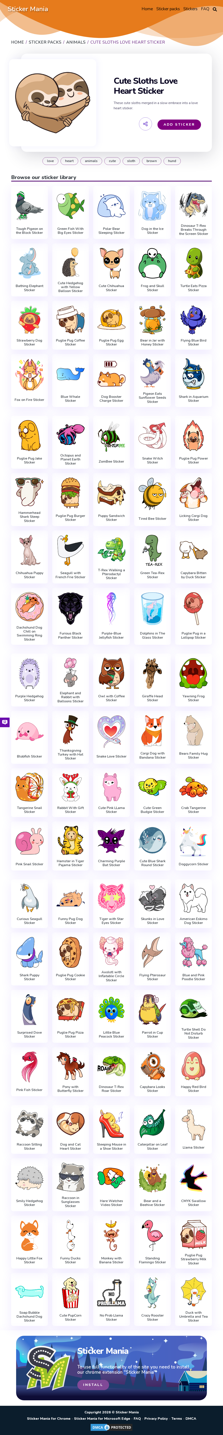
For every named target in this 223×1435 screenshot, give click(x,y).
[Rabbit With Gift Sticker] (71, 787)
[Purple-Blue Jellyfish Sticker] (111, 608)
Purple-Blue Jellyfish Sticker (111, 635)
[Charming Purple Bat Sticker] (111, 840)
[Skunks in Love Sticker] (152, 898)
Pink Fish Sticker (29, 1090)
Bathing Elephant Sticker (29, 288)
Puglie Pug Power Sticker (193, 461)
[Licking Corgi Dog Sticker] (193, 493)
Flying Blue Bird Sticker (193, 343)
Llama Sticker (193, 1147)
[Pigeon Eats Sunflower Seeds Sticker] (152, 372)
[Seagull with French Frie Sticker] (71, 550)
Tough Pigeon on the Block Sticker (29, 231)
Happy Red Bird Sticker (193, 1089)
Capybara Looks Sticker (152, 1089)
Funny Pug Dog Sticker (70, 921)
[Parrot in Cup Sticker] (152, 1009)
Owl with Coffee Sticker (111, 698)
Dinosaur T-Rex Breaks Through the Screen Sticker (193, 230)
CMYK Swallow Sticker (193, 1203)
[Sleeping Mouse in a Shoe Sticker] (111, 1123)
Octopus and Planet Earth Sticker (70, 459)
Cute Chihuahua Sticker (111, 288)
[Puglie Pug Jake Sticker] (29, 435)
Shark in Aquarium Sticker (193, 399)
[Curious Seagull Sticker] (29, 898)
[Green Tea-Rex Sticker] (152, 550)
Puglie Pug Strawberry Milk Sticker (193, 1259)
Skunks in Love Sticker (152, 921)
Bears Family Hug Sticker (193, 756)
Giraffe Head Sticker (152, 698)
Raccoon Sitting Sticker (29, 1147)
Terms (176, 1418)
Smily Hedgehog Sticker (29, 1203)
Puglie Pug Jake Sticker (29, 461)
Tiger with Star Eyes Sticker (111, 921)
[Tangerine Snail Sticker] (29, 787)
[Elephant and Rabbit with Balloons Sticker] (71, 672)
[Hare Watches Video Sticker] (111, 1178)
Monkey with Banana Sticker (111, 1260)
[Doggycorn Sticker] (193, 841)
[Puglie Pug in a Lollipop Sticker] (193, 608)
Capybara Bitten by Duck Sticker (193, 575)
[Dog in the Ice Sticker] (152, 205)
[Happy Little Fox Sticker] (29, 1235)
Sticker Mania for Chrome (49, 1418)
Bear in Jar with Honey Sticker (152, 343)
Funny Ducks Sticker (70, 1260)
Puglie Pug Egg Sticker (111, 343)
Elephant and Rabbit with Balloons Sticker (70, 697)
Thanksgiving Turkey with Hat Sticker (70, 755)
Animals (91, 161)
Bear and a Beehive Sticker (152, 1203)
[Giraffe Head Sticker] (152, 673)
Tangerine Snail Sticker (29, 810)
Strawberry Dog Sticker (29, 343)
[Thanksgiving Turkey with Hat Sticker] (71, 729)
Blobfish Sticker (29, 756)
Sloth (131, 161)
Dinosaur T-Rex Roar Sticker (111, 1089)
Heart (69, 161)
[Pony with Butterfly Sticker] (71, 1066)
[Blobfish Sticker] (29, 731)
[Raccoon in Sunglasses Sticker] (71, 1177)
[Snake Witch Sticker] (152, 435)
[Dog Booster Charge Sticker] (111, 373)
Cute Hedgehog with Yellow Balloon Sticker (70, 287)
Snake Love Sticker (111, 756)
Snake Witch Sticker (152, 461)
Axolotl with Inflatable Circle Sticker (111, 976)
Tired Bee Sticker (152, 519)
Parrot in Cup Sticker (152, 1035)
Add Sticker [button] (179, 124)
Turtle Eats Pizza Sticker (193, 288)
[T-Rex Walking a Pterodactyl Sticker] (111, 549)
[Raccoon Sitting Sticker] (29, 1123)
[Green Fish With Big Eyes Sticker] (71, 205)
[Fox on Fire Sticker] (29, 374)
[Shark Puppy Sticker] (29, 952)
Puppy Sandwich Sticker (111, 518)
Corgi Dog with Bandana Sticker (152, 755)
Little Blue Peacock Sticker (111, 1035)
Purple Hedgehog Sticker (29, 698)
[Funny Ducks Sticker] (71, 1235)
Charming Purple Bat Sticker (111, 863)
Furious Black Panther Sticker (70, 635)
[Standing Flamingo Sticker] (152, 1235)
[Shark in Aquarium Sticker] (193, 373)
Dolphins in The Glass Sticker (152, 635)
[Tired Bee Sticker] (152, 493)
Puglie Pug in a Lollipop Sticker (193, 635)
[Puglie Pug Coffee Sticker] (71, 319)
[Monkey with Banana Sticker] (111, 1235)
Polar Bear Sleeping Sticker (111, 231)
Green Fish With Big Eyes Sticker (70, 231)
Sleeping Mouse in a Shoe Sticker (111, 1147)
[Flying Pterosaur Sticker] (152, 952)
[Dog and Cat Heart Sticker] (71, 1123)
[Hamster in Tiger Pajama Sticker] (71, 840)
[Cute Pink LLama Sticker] (111, 787)
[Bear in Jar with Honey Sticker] (152, 319)
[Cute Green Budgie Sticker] (152, 787)
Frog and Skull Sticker (152, 288)
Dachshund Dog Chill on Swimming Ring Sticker (29, 634)
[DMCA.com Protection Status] (111, 1430)
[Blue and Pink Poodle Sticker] (193, 952)
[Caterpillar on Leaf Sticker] (152, 1123)
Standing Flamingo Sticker (152, 1260)
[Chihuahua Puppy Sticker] (29, 550)
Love (50, 161)
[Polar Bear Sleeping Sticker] (111, 205)
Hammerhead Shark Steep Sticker (30, 517)
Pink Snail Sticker (29, 864)
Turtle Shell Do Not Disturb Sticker (193, 1034)
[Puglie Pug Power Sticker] (193, 435)
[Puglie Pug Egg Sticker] (111, 319)
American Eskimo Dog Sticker (193, 921)
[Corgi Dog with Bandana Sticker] (152, 730)
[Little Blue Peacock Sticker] (111, 1009)
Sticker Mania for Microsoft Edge (102, 1418)
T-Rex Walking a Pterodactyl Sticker (111, 574)
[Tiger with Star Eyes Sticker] (111, 898)
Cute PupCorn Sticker (70, 1318)
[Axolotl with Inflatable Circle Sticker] (111, 951)
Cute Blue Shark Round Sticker (153, 863)
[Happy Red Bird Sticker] (193, 1066)
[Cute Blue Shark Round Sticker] (152, 840)
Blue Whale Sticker (70, 399)
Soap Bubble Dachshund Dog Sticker (29, 1317)
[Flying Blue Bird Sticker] (193, 319)
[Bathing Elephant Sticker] (29, 263)
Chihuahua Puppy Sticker (29, 575)
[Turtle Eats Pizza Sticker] (193, 263)
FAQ (137, 1418)
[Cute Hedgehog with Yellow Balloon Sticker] (71, 262)
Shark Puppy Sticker (29, 977)
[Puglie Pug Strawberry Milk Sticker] (193, 1234)
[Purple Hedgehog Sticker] (29, 673)
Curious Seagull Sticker (29, 921)
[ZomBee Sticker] (111, 436)
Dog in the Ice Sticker (153, 231)
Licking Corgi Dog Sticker (193, 518)
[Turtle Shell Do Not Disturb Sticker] (193, 1008)
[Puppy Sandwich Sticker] (111, 493)
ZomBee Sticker (111, 462)
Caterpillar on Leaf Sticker (152, 1147)
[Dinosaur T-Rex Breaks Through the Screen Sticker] (193, 205)
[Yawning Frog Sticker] (193, 673)
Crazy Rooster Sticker (152, 1318)
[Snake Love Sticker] (111, 731)
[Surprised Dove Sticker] (29, 1009)
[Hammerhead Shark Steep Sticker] (29, 492)
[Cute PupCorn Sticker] (71, 1292)
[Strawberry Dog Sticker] (29, 319)
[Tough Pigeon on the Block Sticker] (29, 205)
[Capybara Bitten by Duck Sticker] (193, 550)
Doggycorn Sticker (193, 864)
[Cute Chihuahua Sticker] (111, 263)
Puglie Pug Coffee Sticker (70, 343)
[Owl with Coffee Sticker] (111, 673)
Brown (152, 161)
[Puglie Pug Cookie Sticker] (71, 952)
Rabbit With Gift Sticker (70, 810)
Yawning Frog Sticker (193, 698)
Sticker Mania (28, 9)
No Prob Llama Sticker (111, 1318)
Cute (112, 161)
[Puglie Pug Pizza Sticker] (71, 1009)
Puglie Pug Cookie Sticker (70, 977)
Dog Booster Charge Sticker (111, 399)
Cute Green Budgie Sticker (152, 810)
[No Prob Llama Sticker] (111, 1292)
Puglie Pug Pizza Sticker (70, 1035)
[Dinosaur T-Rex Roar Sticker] (111, 1066)
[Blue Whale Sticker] (71, 373)
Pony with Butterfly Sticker (70, 1089)
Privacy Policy (156, 1418)
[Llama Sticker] (193, 1124)
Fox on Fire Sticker (29, 400)
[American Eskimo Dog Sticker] (193, 898)
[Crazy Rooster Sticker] (152, 1292)
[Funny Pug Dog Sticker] (71, 898)
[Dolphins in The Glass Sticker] (152, 608)
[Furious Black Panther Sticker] (71, 608)
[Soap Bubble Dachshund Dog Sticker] (29, 1291)
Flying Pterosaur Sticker (152, 977)
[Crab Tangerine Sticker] (193, 787)
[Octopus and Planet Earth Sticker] (71, 434)
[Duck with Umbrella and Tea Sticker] (193, 1291)
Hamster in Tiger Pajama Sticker (70, 863)
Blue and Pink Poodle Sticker (193, 977)
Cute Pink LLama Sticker (111, 810)
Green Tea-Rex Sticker (152, 575)
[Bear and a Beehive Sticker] (152, 1178)
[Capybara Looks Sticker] (152, 1066)
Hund (172, 161)
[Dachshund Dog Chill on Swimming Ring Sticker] (29, 606)
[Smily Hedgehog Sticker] (29, 1178)
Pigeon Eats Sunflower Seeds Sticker (152, 398)
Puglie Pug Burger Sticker (70, 518)
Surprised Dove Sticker (29, 1035)
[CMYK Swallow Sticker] (193, 1178)
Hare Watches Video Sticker (111, 1203)
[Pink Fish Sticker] (29, 1067)
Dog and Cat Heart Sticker (70, 1147)
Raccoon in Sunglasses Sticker (70, 1202)
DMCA (191, 1418)
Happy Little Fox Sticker (29, 1260)
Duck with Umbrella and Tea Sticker (193, 1317)
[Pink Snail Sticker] (29, 841)
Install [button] (93, 1384)
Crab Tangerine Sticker (193, 810)
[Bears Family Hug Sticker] (193, 730)
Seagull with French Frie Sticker (70, 575)
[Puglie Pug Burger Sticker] (71, 493)
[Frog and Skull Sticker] (152, 263)
